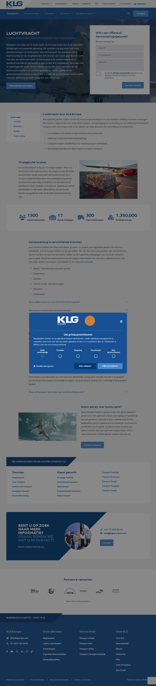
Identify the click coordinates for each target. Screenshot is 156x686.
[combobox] (121, 321)
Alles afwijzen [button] (85, 366)
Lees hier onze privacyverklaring (53, 345)
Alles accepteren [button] (110, 366)
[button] (43, 366)
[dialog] (78, 343)
